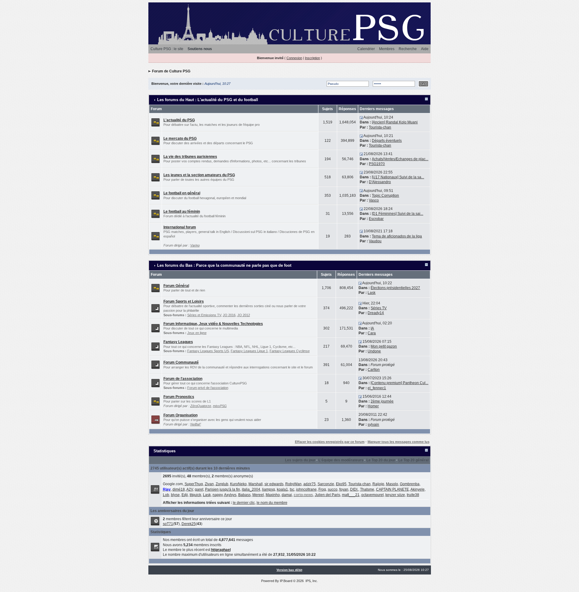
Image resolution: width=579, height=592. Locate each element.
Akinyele (417, 489)
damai (287, 495)
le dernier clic (244, 503)
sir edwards (273, 484)
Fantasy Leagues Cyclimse (290, 351)
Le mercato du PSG (180, 138)
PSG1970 (377, 164)
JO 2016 (229, 315)
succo (332, 489)
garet (199, 489)
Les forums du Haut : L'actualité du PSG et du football (207, 99)
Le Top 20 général (413, 460)
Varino (195, 245)
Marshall (255, 484)
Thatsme (367, 489)
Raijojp (378, 484)
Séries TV (379, 308)
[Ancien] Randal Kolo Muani (395, 122)
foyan (343, 489)
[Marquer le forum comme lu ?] (155, 122)
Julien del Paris (327, 495)
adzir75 (309, 484)
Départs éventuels (387, 140)
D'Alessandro (380, 182)
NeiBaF (195, 424)
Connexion (294, 58)
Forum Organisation (180, 415)
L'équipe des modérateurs (340, 460)
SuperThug (194, 484)
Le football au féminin (181, 211)
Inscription (312, 58)
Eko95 (341, 484)
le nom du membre (272, 503)
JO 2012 (243, 315)
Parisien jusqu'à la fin (222, 489)
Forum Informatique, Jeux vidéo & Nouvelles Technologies (213, 324)
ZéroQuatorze (200, 406)
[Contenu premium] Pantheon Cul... (399, 383)
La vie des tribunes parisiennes (190, 156)
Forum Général (176, 286)
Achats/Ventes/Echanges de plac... (400, 159)
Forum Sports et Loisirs (183, 301)
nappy (218, 495)
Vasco (374, 200)
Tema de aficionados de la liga (397, 236)
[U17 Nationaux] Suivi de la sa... (398, 177)
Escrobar (376, 219)
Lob (166, 495)
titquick (195, 495)
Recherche (408, 49)
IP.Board (286, 581)
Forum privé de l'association (207, 388)
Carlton (374, 370)
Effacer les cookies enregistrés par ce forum (330, 442)
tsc (292, 489)
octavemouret (372, 495)
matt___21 (350, 495)
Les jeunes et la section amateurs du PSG (199, 175)
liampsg (268, 489)
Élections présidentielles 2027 (395, 288)
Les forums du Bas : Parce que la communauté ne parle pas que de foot (224, 265)
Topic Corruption (385, 195)
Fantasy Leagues (178, 342)
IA (372, 328)
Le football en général (181, 193)
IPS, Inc (311, 581)
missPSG (220, 406)
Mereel (258, 495)
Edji (185, 495)
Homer (373, 406)
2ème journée (382, 401)
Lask (371, 293)
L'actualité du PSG (179, 120)
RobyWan (293, 484)
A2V (189, 489)
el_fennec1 (377, 388)
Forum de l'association (182, 379)
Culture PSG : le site (166, 49)
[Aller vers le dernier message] (361, 117)
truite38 (413, 495)
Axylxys (230, 495)
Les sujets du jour (300, 460)
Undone (374, 351)
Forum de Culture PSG (171, 71)
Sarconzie (326, 484)
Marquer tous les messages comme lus (398, 442)
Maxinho (273, 495)
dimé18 (178, 489)
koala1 (282, 489)
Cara (372, 333)
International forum (179, 227)
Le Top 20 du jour (380, 460)
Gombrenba (409, 484)
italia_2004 (251, 489)
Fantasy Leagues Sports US (208, 351)
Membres (386, 49)
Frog (322, 489)
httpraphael (221, 550)
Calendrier (366, 49)
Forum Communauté (181, 362)
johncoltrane (306, 489)
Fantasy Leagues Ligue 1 (249, 351)
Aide (425, 49)
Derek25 (189, 524)
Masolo (392, 484)
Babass (244, 495)
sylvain (373, 424)
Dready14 (376, 313)
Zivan (209, 484)
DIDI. (354, 489)
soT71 (168, 524)
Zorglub (222, 484)
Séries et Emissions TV (204, 315)
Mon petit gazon (384, 346)
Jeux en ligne (197, 333)
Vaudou (375, 241)
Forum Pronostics (178, 397)
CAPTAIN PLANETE (392, 489)
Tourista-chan (380, 127)
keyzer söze (395, 495)
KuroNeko (238, 484)
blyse (175, 495)
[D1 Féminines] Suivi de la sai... (397, 214)
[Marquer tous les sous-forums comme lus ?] (155, 308)
